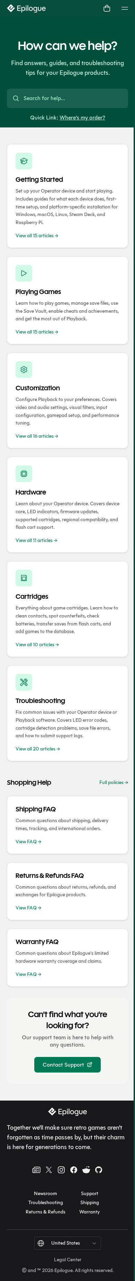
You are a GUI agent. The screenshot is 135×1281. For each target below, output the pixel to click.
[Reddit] (86, 1170)
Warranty (89, 1212)
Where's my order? (82, 117)
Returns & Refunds (45, 1212)
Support (89, 1194)
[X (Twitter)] (49, 1170)
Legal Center (67, 1260)
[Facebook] (74, 1170)
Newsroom (45, 1194)
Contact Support (63, 1064)
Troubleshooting (45, 1203)
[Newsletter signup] (36, 1170)
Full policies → (113, 782)
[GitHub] (98, 1170)
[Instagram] (61, 1170)
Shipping (89, 1203)
